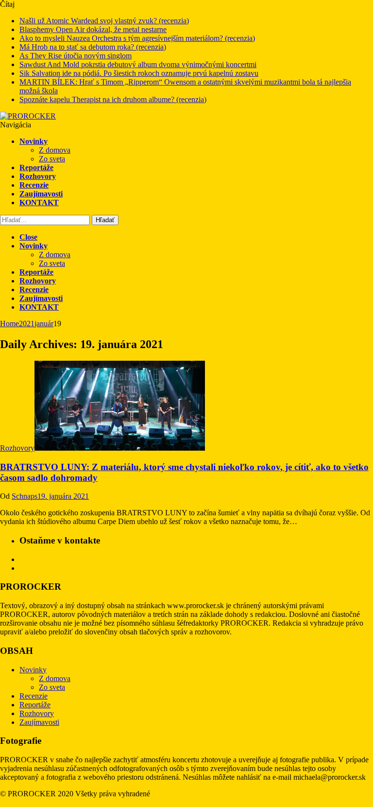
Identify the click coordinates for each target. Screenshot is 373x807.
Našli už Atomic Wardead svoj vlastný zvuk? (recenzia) (104, 21)
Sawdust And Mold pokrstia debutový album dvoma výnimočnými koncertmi (137, 64)
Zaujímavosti (41, 194)
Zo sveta (52, 159)
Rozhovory (37, 176)
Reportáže (36, 167)
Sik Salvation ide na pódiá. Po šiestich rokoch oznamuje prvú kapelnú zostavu (138, 73)
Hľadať (105, 220)
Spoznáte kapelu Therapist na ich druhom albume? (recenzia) (112, 99)
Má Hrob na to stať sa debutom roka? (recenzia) (92, 47)
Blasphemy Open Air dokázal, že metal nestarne (93, 29)
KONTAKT (39, 202)
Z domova (54, 150)
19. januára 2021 (63, 496)
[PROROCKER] (28, 116)
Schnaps (24, 496)
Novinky (33, 141)
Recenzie (34, 185)
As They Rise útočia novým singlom (75, 56)
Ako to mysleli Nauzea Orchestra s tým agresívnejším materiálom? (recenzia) (137, 38)
